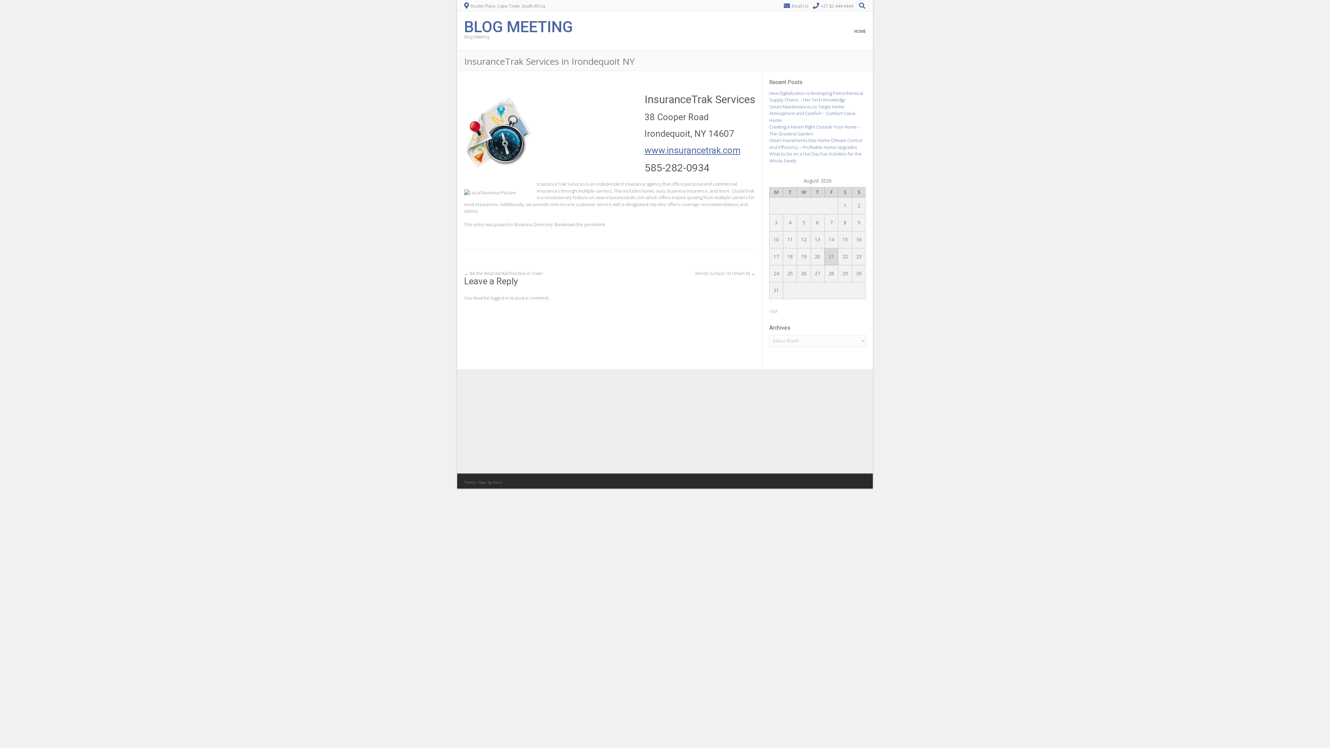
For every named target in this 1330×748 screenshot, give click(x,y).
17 (776, 256)
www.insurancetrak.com (693, 150)
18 (790, 256)
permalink (594, 224)
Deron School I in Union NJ (725, 273)
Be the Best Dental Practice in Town (503, 273)
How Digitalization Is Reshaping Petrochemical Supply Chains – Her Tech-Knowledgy (816, 96)
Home (860, 31)
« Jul (773, 311)
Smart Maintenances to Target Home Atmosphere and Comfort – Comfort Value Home (812, 113)
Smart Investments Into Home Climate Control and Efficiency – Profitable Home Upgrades (815, 143)
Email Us (800, 6)
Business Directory (533, 224)
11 (790, 239)
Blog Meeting (518, 26)
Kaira (497, 482)
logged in (500, 298)
